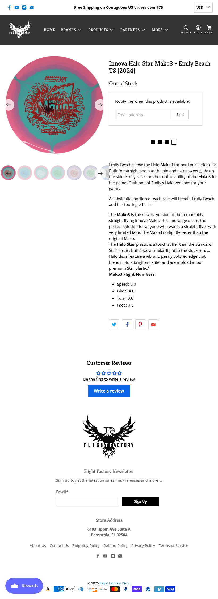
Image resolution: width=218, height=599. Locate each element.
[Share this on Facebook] (127, 324)
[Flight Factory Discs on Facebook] (9, 7)
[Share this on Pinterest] (140, 324)
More (157, 29)
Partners (130, 29)
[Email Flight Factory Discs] (31, 7)
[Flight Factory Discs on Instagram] (24, 7)
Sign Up (140, 501)
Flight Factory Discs (114, 583)
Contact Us (59, 545)
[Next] (100, 105)
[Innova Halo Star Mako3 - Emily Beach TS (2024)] (54, 104)
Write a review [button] (109, 391)
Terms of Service (173, 545)
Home (49, 29)
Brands (68, 29)
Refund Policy (115, 545)
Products (98, 29)
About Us (38, 545)
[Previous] (8, 105)
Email (62, 491)
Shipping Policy (86, 545)
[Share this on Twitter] (114, 324)
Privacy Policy (143, 545)
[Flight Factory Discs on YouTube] (16, 7)
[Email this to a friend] (153, 324)
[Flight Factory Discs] (20, 30)
